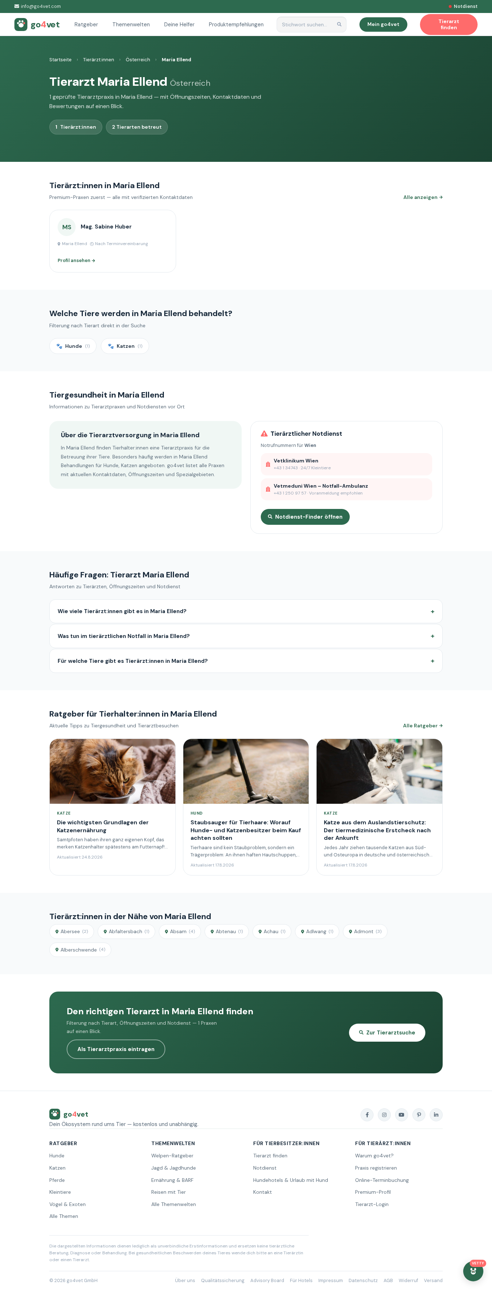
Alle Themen (63, 1216)
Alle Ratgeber (420, 725)
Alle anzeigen (420, 197)
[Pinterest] (418, 1114)
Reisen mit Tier (168, 1192)
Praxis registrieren (376, 1168)
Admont (367, 931)
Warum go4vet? (374, 1155)
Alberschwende (83, 950)
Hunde (56, 1155)
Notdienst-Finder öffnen (309, 516)
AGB (388, 1280)
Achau (274, 931)
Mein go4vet (383, 24)
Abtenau (229, 931)
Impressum (330, 1280)
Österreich (138, 60)
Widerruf (408, 1280)
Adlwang (319, 931)
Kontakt (262, 1192)
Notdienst (265, 1168)
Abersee (74, 931)
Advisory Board (267, 1280)
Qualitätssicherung (223, 1280)
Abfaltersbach (129, 931)
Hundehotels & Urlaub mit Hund (290, 1180)
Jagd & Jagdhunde (173, 1168)
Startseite (60, 60)
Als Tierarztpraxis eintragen (116, 1049)
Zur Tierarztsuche (390, 1032)
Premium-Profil (373, 1192)
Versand (433, 1280)
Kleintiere (60, 1192)
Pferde (57, 1180)
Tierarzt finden (270, 1155)
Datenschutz (363, 1280)
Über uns (185, 1280)
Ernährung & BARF (172, 1180)
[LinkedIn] (436, 1114)
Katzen (57, 1168)
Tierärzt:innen (98, 60)
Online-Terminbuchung (382, 1180)
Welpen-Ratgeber (172, 1155)
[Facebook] (367, 1114)
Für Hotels (301, 1280)
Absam (182, 931)
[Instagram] (384, 1114)
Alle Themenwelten (173, 1204)
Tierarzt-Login (372, 1204)
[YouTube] (401, 1114)
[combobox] (311, 25)
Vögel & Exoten (67, 1204)
